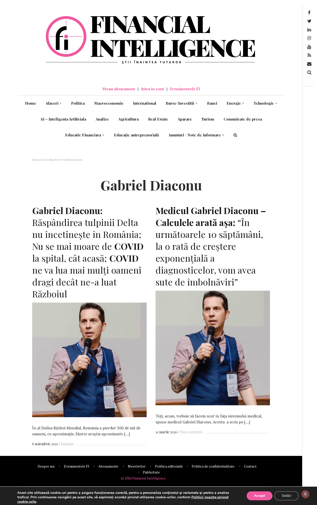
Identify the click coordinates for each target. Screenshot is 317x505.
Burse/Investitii (182, 103)
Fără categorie (191, 432)
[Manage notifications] (305, 494)
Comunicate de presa (243, 119)
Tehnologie (265, 103)
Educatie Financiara (85, 134)
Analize (102, 119)
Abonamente (108, 466)
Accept (259, 495)
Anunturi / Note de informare (196, 134)
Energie (235, 103)
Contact (250, 466)
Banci (212, 103)
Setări (286, 495)
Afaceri (54, 103)
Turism (207, 119)
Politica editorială (169, 466)
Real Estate (158, 119)
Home (30, 103)
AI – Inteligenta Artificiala (63, 119)
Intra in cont (152, 88)
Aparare (185, 119)
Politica (78, 103)
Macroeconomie (109, 103)
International (144, 103)
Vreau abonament (118, 88)
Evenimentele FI (185, 88)
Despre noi (46, 466)
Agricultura (128, 119)
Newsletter (137, 466)
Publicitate (151, 472)
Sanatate (67, 444)
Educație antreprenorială (136, 134)
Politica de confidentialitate (213, 466)
